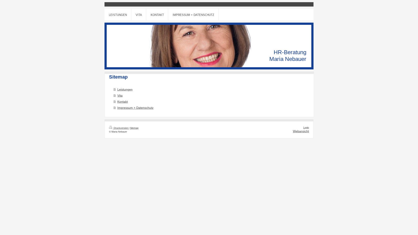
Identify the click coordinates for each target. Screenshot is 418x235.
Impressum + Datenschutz (135, 107)
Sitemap (134, 128)
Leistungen (125, 89)
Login (306, 127)
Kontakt (122, 101)
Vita (120, 95)
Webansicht (301, 131)
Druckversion (121, 128)
